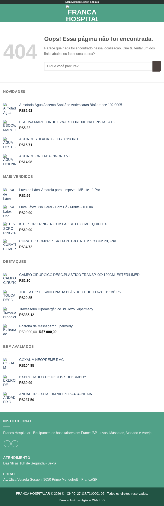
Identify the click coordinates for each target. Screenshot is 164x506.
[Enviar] (156, 66)
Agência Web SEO (93, 500)
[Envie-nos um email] (14, 443)
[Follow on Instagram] (7, 443)
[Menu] (5, 13)
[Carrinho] (159, 13)
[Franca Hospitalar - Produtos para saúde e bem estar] (82, 13)
